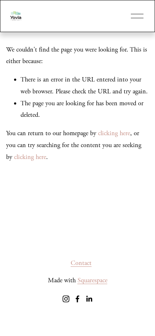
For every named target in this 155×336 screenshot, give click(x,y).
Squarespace (92, 280)
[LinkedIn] (89, 298)
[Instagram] (66, 298)
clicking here (114, 133)
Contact (81, 263)
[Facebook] (77, 298)
